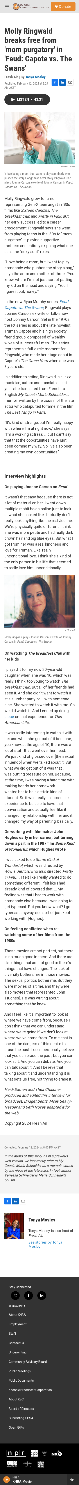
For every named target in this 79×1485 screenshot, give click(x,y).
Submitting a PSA (21, 1418)
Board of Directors (21, 1408)
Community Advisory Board (28, 1362)
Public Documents (21, 1380)
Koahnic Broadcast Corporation (30, 1390)
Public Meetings (20, 1371)
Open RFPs (16, 1427)
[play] (6, 1479)
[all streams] (73, 1479)
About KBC (16, 1399)
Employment (18, 1324)
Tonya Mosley (35, 77)
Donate (65, 7)
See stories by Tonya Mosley (45, 1244)
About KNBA (17, 1315)
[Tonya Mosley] (14, 1226)
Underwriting (18, 1352)
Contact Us (16, 1343)
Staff (12, 1333)
